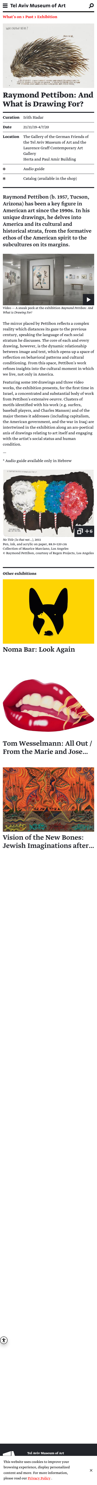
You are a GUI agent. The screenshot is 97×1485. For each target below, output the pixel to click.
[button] (48, 279)
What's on (12, 17)
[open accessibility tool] (4, 1340)
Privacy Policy (39, 1478)
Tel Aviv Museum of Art (38, 5)
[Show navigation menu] (5, 5)
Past (29, 17)
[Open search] (91, 5)
